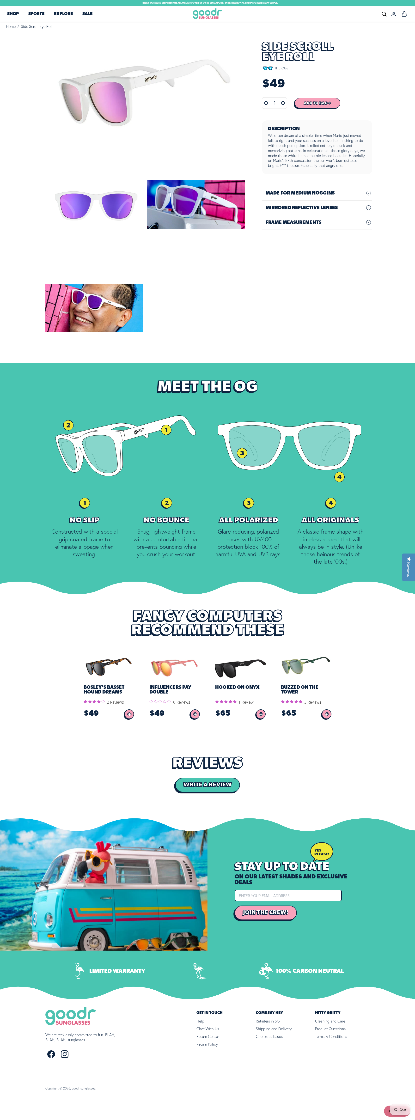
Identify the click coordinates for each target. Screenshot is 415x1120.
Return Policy (207, 1044)
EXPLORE (63, 14)
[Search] (312, 13)
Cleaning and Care (330, 1021)
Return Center (207, 1036)
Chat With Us (207, 1028)
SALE (87, 14)
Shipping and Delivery (274, 1028)
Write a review (207, 785)
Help (200, 1021)
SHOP (13, 14)
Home (11, 26)
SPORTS (36, 14)
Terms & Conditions (331, 1036)
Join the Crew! (265, 912)
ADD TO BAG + (317, 103)
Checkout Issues (269, 1036)
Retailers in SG (268, 1021)
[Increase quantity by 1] (283, 103)
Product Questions (330, 1028)
